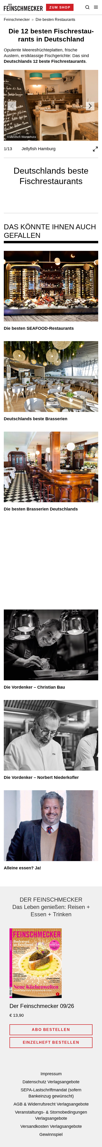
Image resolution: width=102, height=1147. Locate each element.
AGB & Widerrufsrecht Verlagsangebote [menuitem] (51, 1104)
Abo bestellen (51, 1030)
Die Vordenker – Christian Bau (34, 687)
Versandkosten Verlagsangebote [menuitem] (51, 1126)
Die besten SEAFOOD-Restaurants (39, 328)
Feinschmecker (17, 20)
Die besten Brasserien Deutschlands (41, 509)
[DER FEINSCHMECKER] (23, 7)
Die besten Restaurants (55, 20)
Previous (12, 106)
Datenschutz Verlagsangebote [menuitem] (51, 1081)
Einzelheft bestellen (51, 1042)
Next (90, 106)
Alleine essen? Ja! (22, 868)
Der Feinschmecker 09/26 (41, 1006)
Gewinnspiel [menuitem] (51, 1134)
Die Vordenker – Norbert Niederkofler (41, 777)
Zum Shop (59, 7)
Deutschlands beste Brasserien (35, 418)
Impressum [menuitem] (51, 1073)
